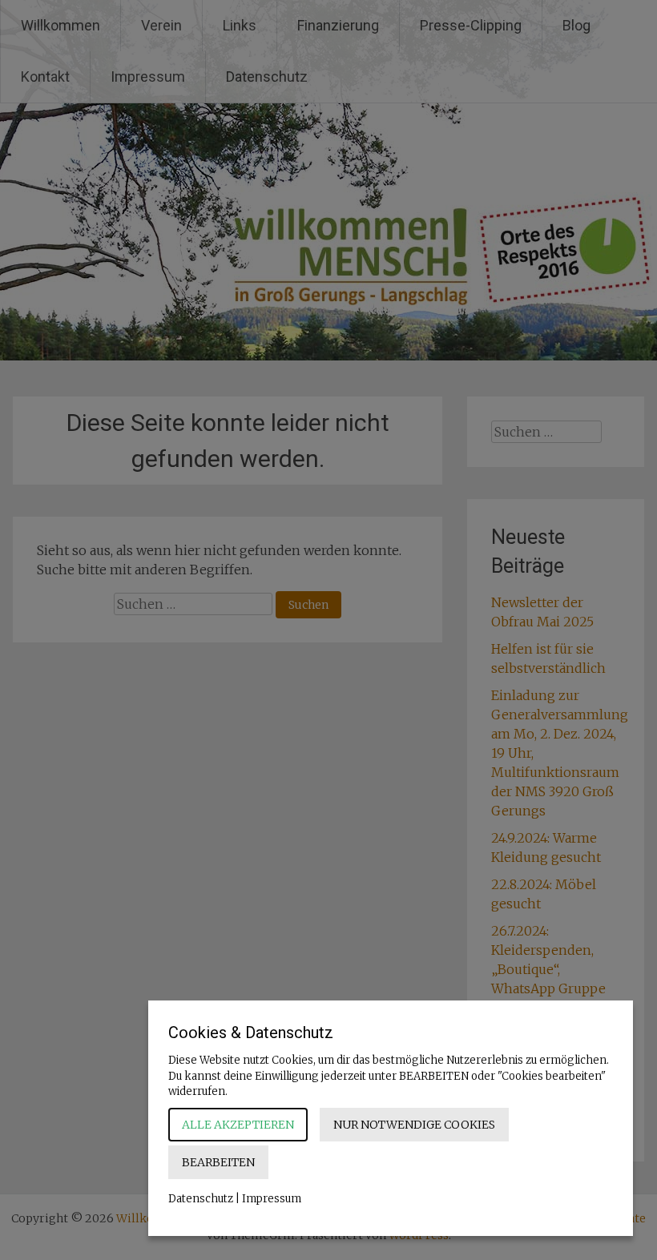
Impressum (271, 1199)
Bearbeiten (218, 1162)
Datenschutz (200, 1199)
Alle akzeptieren (238, 1124)
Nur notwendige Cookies (414, 1124)
